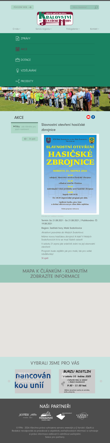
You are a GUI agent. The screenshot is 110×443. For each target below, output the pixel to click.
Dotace (26, 60)
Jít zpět (32, 139)
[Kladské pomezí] (82, 415)
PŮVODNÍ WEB (20, 7)
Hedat (96, 7)
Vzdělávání (28, 70)
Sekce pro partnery (54, 437)
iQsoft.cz (90, 427)
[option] (33, 381)
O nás (16, 29)
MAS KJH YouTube (88, 117)
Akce (24, 49)
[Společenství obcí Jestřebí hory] (28, 414)
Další (101, 381)
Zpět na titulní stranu (55, 19)
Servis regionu (43, 29)
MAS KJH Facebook (93, 117)
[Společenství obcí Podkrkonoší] (46, 415)
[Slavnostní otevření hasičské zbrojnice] (70, 213)
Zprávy (25, 38)
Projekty (27, 81)
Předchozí (9, 381)
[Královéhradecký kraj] (64, 415)
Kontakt (93, 29)
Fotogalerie (72, 29)
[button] (62, 298)
